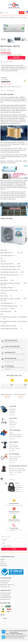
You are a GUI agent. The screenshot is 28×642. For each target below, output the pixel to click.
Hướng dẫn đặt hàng (5, 580)
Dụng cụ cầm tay (13, 444)
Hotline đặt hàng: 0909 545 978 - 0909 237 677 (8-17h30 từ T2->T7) (7, 584)
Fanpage (5, 618)
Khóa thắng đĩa (18, 487)
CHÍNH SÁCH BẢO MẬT (5, 597)
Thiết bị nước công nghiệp (15, 436)
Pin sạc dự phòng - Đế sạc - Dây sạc (17, 470)
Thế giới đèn (12, 412)
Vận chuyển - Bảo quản (14, 448)
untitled (11, 433)
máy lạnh (9, 86)
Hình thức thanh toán (5, 599)
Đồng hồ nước (12, 424)
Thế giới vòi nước (13, 422)
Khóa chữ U (18, 485)
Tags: (1, 86)
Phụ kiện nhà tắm (13, 460)
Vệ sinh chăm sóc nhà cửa (15, 456)
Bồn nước (11, 421)
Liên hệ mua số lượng (6, 84)
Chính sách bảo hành (5, 595)
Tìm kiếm (22, 12)
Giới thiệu (2, 559)
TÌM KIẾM (14, 549)
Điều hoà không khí (16, 86)
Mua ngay (16, 57)
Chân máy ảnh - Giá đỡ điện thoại (16, 468)
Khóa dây (17, 489)
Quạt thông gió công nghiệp (15, 434)
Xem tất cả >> (12, 415)
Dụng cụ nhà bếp (13, 458)
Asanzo (9, 49)
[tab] (2, 90)
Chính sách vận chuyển (5, 593)
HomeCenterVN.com (14, 632)
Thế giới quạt (12, 411)
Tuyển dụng (3, 563)
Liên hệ (2, 561)
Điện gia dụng (12, 409)
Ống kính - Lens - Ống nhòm (15, 472)
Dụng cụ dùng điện (13, 446)
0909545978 (5, 81)
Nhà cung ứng (3, 565)
